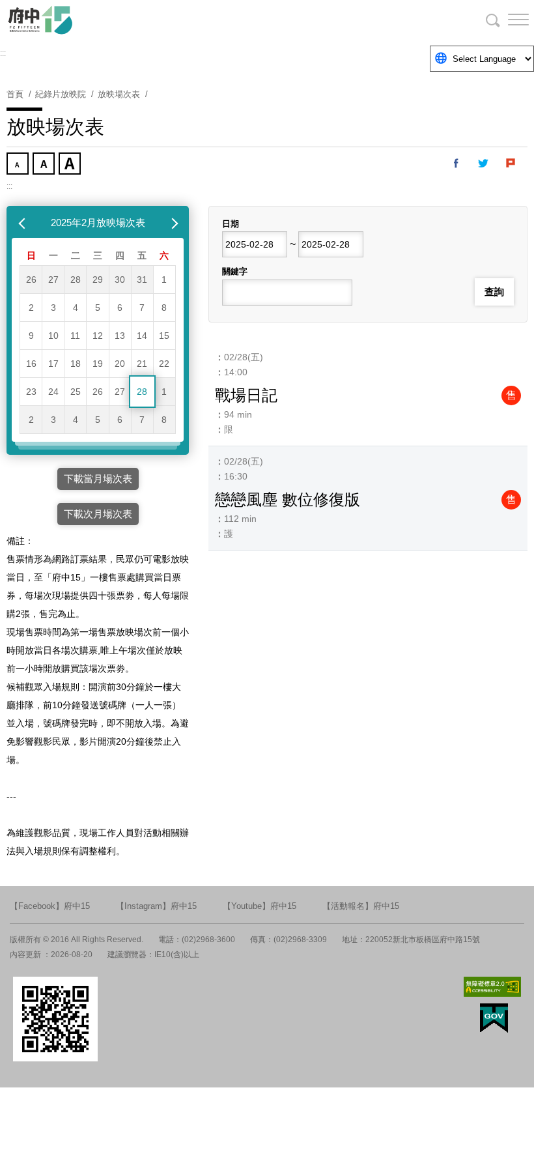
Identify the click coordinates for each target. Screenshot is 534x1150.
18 (75, 363)
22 (164, 363)
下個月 (172, 223)
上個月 (23, 223)
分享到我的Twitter (484, 163)
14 (142, 335)
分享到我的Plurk (511, 163)
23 (31, 391)
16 (31, 363)
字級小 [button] (19, 165)
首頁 (15, 94)
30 (120, 279)
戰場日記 (246, 395)
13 (120, 335)
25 (75, 391)
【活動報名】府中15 (360, 906)
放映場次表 (119, 94)
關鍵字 (234, 271)
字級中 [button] (45, 165)
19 (97, 363)
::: (3, 53)
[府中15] (78, 19)
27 (53, 279)
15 (164, 335)
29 (97, 279)
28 (75, 279)
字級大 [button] (71, 165)
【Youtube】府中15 (259, 906)
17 (53, 363)
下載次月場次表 (98, 513)
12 (97, 335)
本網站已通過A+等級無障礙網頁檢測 (492, 987)
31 (142, 279)
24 (53, 391)
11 (75, 335)
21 (142, 363)
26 (31, 279)
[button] (508, 19)
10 (53, 335)
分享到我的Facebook (456, 163)
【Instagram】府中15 (156, 906)
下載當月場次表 (98, 478)
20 (120, 363)
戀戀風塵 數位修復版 (287, 499)
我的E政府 (494, 1018)
